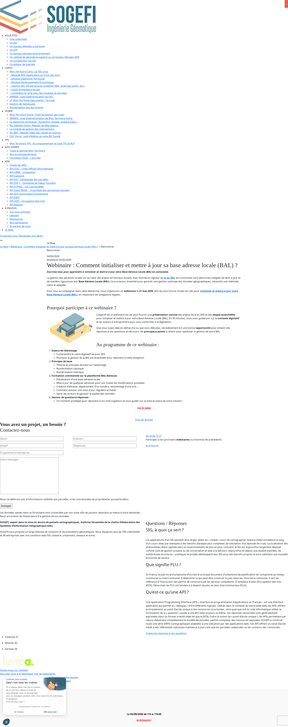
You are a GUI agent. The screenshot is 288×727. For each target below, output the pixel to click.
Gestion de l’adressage (22, 104)
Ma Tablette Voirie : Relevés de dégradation (34, 125)
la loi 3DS (169, 277)
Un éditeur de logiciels (22, 64)
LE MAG (9, 229)
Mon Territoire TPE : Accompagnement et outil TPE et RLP (42, 143)
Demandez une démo (30, 235)
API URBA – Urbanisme (22, 172)
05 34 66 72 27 (154, 436)
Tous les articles (144, 419)
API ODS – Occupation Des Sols (27, 201)
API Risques (16, 204)
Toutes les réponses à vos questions (166, 633)
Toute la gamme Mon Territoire (27, 150)
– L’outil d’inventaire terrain (25, 89)
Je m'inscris (152, 445)
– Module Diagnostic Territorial (27, 78)
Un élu (13, 42)
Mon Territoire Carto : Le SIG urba (29, 71)
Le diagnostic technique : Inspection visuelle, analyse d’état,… (44, 122)
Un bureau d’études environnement (30, 53)
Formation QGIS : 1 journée (25, 158)
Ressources (16, 219)
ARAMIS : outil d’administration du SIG (31, 96)
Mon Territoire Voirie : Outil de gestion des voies (37, 114)
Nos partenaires (19, 222)
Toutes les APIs (18, 165)
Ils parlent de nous (20, 226)
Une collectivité (18, 39)
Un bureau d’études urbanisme (27, 46)
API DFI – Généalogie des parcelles (29, 179)
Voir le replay (144, 407)
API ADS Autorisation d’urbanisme (29, 194)
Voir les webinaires (45, 673)
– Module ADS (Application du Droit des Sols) (35, 75)
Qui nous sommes (20, 211)
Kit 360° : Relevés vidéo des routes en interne (35, 132)
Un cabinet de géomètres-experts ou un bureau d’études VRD (44, 57)
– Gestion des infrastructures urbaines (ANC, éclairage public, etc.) (47, 86)
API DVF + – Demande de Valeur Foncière (33, 183)
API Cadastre (17, 176)
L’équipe (14, 215)
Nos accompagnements (23, 154)
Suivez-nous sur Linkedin (14, 670)
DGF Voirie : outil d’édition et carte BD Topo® (35, 136)
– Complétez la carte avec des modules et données (38, 93)
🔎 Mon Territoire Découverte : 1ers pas (32, 100)
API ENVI (14, 197)
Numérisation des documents (26, 107)
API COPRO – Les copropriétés (27, 186)
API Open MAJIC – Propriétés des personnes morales (39, 190)
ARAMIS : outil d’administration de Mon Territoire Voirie (41, 118)
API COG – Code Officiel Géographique (31, 168)
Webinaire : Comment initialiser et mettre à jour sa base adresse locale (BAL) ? (55, 246)
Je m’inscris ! (144, 720)
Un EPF (14, 50)
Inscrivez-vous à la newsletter (16, 673)
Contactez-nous (9, 235)
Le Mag (4, 246)
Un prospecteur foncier (23, 60)
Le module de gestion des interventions (32, 129)
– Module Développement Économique (32, 82)
